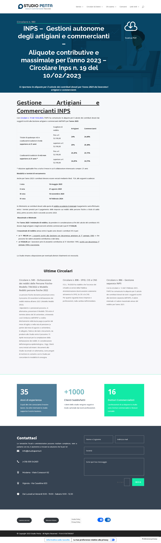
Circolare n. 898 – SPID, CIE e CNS (80, 280)
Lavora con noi (24, 520)
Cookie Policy (76, 519)
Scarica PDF (131, 37)
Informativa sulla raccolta (58, 540)
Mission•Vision (51, 520)
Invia (138, 482)
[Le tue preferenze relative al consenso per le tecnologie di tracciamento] (149, 539)
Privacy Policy (76, 522)
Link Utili (133, 7)
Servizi (78, 7)
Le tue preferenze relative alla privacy (90, 540)
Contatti (123, 7)
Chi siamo (110, 7)
